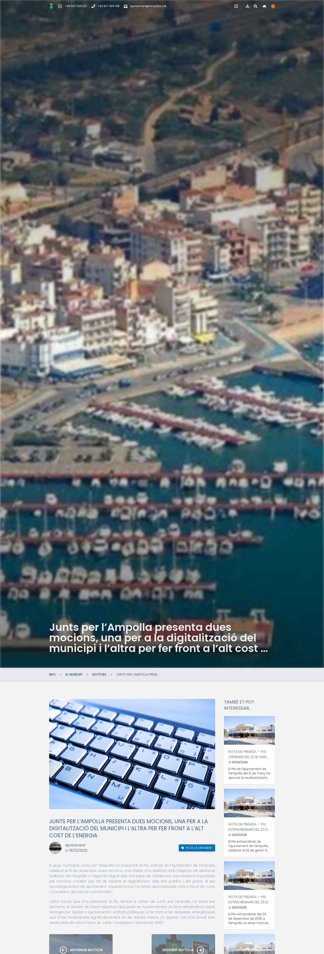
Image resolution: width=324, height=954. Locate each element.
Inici (52, 674)
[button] (236, 6)
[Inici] (51, 6)
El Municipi (74, 674)
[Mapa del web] (247, 6)
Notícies (99, 674)
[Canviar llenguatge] (273, 6)
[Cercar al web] (255, 6)
